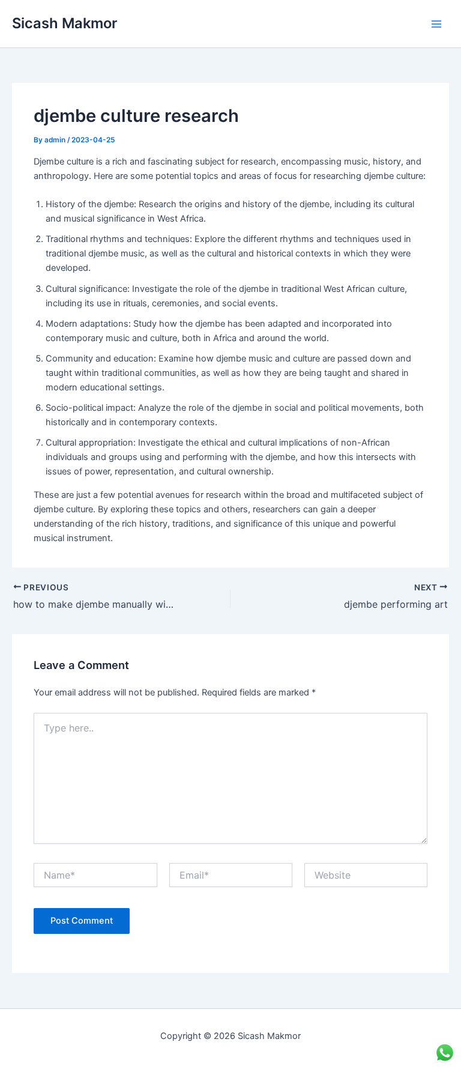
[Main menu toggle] (436, 24)
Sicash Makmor (64, 23)
